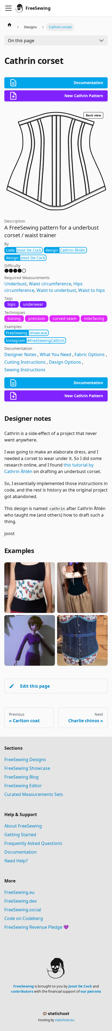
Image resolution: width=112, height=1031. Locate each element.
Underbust (15, 284)
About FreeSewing (23, 826)
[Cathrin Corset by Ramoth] (29, 587)
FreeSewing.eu (19, 892)
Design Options (65, 362)
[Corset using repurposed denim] (82, 640)
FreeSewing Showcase (27, 768)
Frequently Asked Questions (33, 843)
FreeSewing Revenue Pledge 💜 (36, 927)
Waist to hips (91, 290)
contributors (22, 991)
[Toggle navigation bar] (8, 8)
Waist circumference (50, 284)
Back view (93, 115)
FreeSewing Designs (25, 760)
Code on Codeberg (23, 918)
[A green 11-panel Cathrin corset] (82, 587)
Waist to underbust (56, 290)
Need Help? (16, 861)
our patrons (90, 991)
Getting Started (20, 835)
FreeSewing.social (22, 910)
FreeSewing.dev (20, 901)
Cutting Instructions (25, 362)
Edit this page (35, 686)
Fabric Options (89, 354)
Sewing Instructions (24, 370)
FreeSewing (23, 986)
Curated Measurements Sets (33, 794)
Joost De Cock (80, 986)
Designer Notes (20, 354)
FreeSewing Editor (23, 786)
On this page (21, 41)
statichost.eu (64, 1020)
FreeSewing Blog (21, 777)
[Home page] (9, 24)
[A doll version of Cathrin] (29, 640)
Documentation (20, 852)
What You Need (55, 354)
